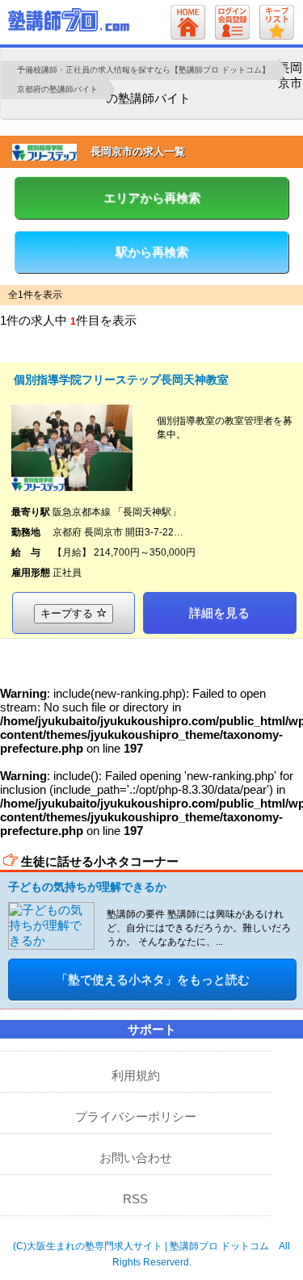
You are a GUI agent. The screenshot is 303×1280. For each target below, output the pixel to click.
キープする (68, 613)
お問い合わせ (135, 1158)
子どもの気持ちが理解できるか (87, 886)
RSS (135, 1199)
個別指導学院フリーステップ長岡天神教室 (121, 379)
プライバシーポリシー (135, 1116)
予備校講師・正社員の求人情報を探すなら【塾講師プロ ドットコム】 (143, 69)
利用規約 (136, 1075)
